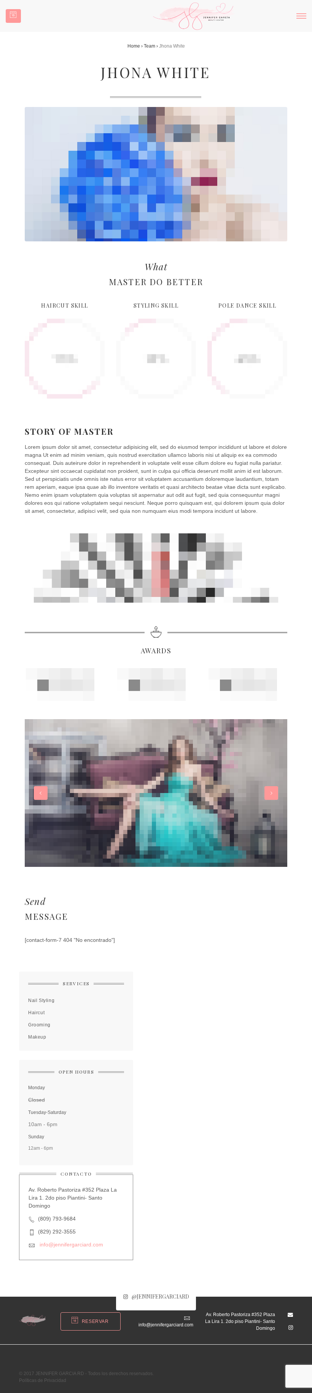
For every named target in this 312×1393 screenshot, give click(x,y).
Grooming (39, 1025)
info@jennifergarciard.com (71, 1244)
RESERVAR (95, 1321)
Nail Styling (41, 1000)
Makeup (37, 1037)
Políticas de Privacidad (42, 1380)
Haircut (36, 1012)
